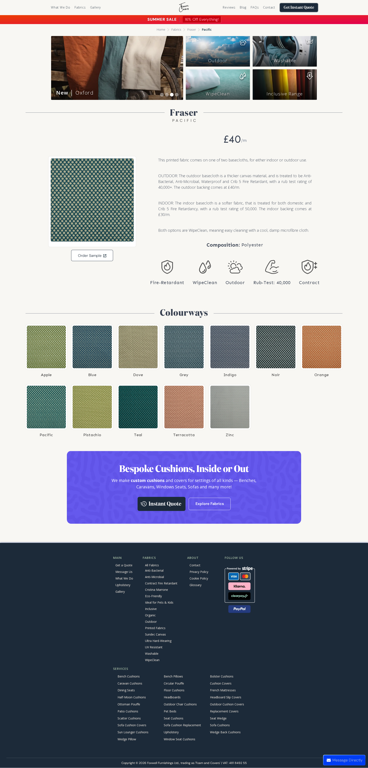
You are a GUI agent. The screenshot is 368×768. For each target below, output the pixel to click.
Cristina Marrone (156, 590)
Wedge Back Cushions (225, 732)
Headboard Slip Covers (225, 697)
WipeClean (218, 94)
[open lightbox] (92, 200)
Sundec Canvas (155, 635)
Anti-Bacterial (154, 571)
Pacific (207, 29)
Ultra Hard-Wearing (158, 641)
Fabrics (176, 29)
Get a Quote (123, 565)
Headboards (172, 697)
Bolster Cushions (221, 676)
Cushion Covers (220, 683)
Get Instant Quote (299, 8)
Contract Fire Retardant (161, 583)
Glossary (195, 585)
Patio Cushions (128, 711)
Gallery (95, 7)
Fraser (191, 29)
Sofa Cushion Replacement (182, 725)
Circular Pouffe (174, 683)
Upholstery (122, 585)
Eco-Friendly (153, 596)
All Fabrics (152, 565)
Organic (150, 615)
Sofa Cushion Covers (132, 725)
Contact (269, 7)
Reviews (229, 7)
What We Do (60, 7)
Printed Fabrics (155, 628)
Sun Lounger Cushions (133, 732)
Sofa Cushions (220, 725)
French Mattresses (223, 690)
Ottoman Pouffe (129, 704)
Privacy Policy (199, 572)
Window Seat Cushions (179, 739)
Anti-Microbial (154, 577)
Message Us (123, 572)
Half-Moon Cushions (132, 697)
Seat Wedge (218, 718)
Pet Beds (170, 711)
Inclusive (151, 609)
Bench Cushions (129, 676)
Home (161, 29)
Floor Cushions (174, 690)
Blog (243, 7)
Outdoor (217, 60)
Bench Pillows (173, 676)
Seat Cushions (173, 718)
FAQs (255, 7)
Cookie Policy (199, 578)
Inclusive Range (285, 94)
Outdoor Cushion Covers (227, 704)
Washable (285, 60)
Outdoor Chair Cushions (180, 704)
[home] (184, 7)
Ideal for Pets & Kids (159, 603)
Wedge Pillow (127, 739)
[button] (80, 7)
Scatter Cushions (129, 718)
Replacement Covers (224, 711)
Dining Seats (126, 690)
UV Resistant (153, 647)
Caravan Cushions (130, 683)
